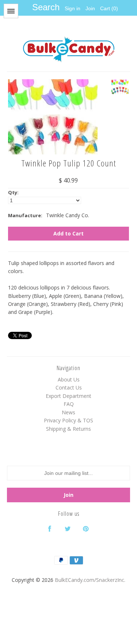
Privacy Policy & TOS (68, 420)
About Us (69, 379)
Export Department (68, 395)
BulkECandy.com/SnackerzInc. (90, 579)
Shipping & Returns (68, 428)
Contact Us (69, 387)
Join (90, 8)
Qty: (13, 192)
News (68, 412)
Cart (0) (109, 8)
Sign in (72, 8)
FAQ (69, 403)
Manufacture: (25, 215)
